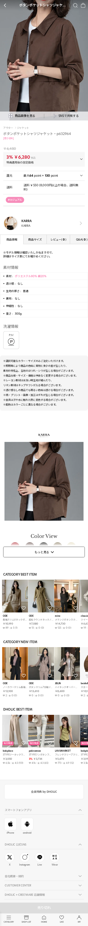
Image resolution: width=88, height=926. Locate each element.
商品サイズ (35, 239)
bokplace (8, 751)
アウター (8, 128)
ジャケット (23, 128)
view (80, 223)
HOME (44, 921)
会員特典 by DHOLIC (44, 792)
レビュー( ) (58, 239)
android (27, 832)
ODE (5, 616)
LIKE (62, 921)
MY (79, 921)
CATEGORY (9, 921)
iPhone (10, 832)
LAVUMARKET (63, 751)
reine (57, 616)
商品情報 (11, 239)
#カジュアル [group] (15, 200)
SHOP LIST (26, 921)
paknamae (35, 751)
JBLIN (58, 683)
